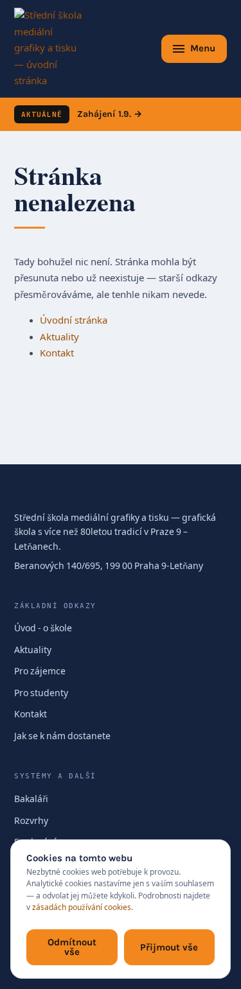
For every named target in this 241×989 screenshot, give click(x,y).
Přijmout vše (169, 947)
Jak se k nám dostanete (62, 736)
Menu (202, 48)
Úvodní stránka (73, 320)
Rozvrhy (31, 821)
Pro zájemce (40, 671)
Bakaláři (31, 799)
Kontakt (57, 353)
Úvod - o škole (43, 628)
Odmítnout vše (72, 947)
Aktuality (59, 337)
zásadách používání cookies (81, 907)
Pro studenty (41, 693)
